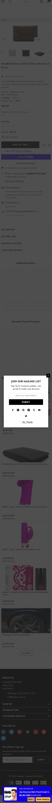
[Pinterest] (23, 410)
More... (31, 799)
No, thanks (27, 422)
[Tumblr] (34, 410)
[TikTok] (28, 410)
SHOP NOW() (42, 799)
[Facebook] (12, 410)
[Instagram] (18, 410)
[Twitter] (26, 416)
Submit (26, 402)
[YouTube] (39, 410)
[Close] (48, 376)
